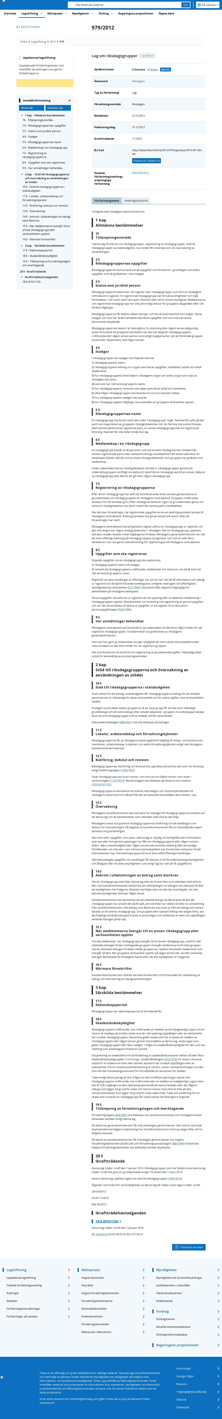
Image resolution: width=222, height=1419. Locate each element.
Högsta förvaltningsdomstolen (100, 1293)
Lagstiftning (29, 13)
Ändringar (13, 1293)
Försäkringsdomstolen (95, 1324)
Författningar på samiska (22, 1316)
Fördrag (104, 13)
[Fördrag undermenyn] (112, 13)
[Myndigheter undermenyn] (92, 13)
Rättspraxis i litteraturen (96, 1332)
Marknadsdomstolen (94, 1308)
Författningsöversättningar (23, 1308)
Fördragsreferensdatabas (172, 1334)
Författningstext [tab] (106, 201)
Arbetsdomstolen (92, 1316)
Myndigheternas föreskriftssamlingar (179, 1277)
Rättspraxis (55, 13)
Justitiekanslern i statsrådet (173, 1285)
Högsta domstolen (92, 1277)
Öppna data (166, 13)
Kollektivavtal (164, 1301)
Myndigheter (80, 13)
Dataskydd (182, 1407)
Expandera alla (55, 107)
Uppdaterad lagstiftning (21, 1277)
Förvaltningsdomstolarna (96, 1301)
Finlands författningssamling (24, 1285)
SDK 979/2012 (140, 173)
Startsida (10, 13)
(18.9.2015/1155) (101, 784)
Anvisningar (183, 1368)
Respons (181, 1384)
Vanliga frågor (185, 1376)
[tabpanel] (149, 723)
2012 (53, 41)
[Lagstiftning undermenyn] (41, 13)
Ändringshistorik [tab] (136, 201)
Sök (185, 5)
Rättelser (12, 1301)
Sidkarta (181, 1399)
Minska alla (27, 107)
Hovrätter (87, 1285)
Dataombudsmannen (169, 1293)
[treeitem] (45, 115)
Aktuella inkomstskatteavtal (173, 1327)
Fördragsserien (165, 1319)
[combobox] (124, 5)
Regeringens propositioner (135, 13)
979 (62, 41)
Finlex (23, 41)
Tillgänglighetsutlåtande (191, 1392)
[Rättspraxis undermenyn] (65, 13)
